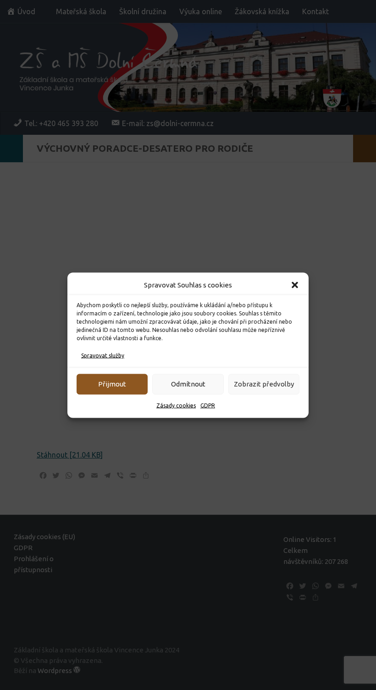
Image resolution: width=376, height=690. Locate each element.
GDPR (207, 405)
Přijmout (112, 384)
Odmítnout (188, 384)
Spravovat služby (102, 355)
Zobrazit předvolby (264, 384)
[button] (294, 284)
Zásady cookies (176, 405)
